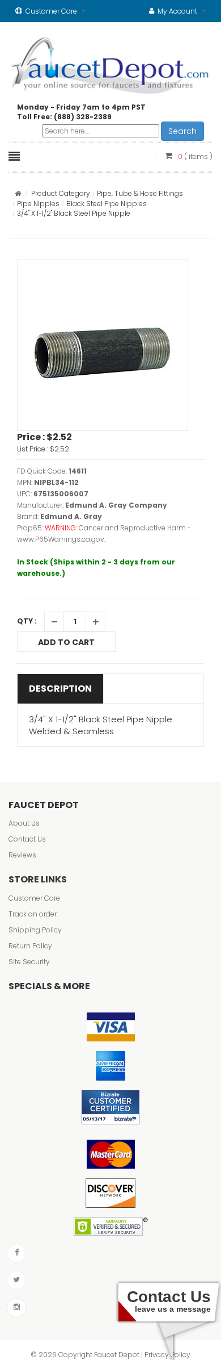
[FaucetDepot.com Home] (110, 63)
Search (182, 131)
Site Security (29, 961)
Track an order (32, 914)
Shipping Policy (35, 930)
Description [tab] (60, 688)
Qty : (27, 621)
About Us (24, 823)
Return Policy (30, 946)
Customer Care (34, 898)
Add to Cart (66, 642)
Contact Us (27, 839)
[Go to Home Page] (17, 193)
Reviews (22, 855)
